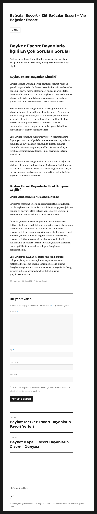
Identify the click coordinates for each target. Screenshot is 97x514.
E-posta (15, 362)
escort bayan (15, 504)
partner (17, 281)
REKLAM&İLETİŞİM (19, 488)
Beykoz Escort (41, 281)
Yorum (14, 312)
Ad (12, 350)
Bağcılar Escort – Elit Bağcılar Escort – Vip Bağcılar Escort (43, 504)
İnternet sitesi (18, 375)
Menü (15, 30)
